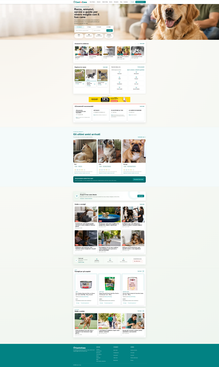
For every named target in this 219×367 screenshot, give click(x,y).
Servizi (110, 2)
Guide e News (105, 2)
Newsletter (115, 360)
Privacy (132, 360)
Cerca (110, 30)
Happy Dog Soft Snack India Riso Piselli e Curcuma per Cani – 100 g (109, 294)
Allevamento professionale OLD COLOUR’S (81, 111)
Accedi (132, 2)
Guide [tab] (109, 27)
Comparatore (116, 352)
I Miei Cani (115, 357)
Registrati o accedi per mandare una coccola (82, 173)
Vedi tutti (142, 43)
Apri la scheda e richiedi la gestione (135, 70)
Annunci (98, 2)
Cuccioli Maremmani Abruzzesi (79, 57)
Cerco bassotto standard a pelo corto (123, 57)
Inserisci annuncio (140, 2)
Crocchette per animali (108, 56)
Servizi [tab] (99, 27)
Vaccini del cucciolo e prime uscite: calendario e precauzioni (132, 331)
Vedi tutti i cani (141, 137)
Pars (77, 291)
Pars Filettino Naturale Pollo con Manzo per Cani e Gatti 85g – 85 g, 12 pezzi (85, 294)
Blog (97, 359)
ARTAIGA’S (96, 110)
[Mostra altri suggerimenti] (143, 271)
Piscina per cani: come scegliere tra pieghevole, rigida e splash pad (109, 224)
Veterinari (98, 357)
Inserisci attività (134, 350)
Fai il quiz (141, 196)
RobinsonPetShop (84, 296)
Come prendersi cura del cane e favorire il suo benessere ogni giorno (84, 332)
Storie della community (101, 361)
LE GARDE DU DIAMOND (135, 110)
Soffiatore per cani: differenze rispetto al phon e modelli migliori (132, 224)
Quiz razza (115, 350)
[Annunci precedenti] (135, 44)
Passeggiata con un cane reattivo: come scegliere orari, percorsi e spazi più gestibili (108, 249)
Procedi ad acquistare (85, 303)
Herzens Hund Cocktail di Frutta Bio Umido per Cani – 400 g (133, 294)
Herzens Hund (126, 291)
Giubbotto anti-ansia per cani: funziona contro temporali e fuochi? (85, 248)
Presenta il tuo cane (138, 179)
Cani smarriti (98, 354)
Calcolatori (115, 355)
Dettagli (77, 303)
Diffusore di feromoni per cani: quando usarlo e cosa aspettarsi (131, 248)
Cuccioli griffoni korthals (137, 56)
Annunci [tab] (80, 27)
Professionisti (141, 67)
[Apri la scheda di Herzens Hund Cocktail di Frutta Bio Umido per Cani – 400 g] (133, 282)
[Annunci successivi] (138, 44)
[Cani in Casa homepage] (80, 2)
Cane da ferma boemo (101, 83)
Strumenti (116, 2)
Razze (97, 356)
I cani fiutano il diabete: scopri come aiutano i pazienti (109, 331)
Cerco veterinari (92, 56)
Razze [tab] (90, 27)
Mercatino (98, 352)
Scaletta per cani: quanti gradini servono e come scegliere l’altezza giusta (85, 225)
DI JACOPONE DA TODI (117, 110)
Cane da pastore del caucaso (89, 83)
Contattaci (126, 2)
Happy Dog (101, 291)
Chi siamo (132, 352)
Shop (121, 2)
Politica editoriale (134, 357)
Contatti (132, 355)
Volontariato (99, 351)
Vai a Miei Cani (137, 261)
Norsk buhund (78, 82)
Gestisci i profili (81, 262)
